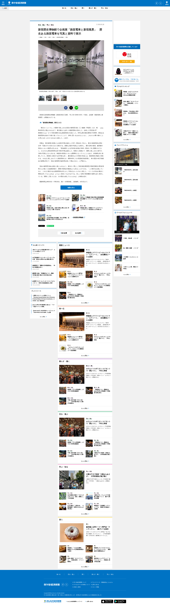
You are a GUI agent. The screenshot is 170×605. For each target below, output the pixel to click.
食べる (64, 8)
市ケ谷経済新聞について (80, 582)
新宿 (50, 37)
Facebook (156, 3)
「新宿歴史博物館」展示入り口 (51, 122)
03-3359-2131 (77, 115)
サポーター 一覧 (127, 61)
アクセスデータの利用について (82, 584)
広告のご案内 (77, 587)
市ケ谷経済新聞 (17, 3)
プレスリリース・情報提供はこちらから (102, 582)
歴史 (54, 37)
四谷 (45, 37)
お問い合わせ (95, 584)
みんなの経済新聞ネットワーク (52, 601)
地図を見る (71, 187)
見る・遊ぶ (74, 8)
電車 (67, 37)
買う (83, 8)
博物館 (40, 37)
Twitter (160, 3)
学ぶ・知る (104, 8)
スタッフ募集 (95, 587)
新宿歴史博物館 (60, 37)
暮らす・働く (93, 8)
